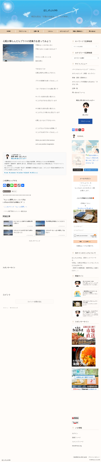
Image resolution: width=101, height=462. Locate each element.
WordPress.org (77, 446)
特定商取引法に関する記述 (80, 457)
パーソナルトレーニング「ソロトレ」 (84, 69)
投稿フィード (76, 437)
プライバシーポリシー (94, 457)
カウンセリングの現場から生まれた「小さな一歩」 (85, 83)
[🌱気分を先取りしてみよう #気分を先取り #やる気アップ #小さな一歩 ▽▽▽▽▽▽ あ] (92, 160)
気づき (14, 191)
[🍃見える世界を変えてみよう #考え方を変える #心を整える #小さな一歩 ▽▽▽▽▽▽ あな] (92, 146)
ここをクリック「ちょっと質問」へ (15, 207)
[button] (96, 46)
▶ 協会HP (26, 172)
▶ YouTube (20, 172)
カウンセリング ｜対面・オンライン (83, 73)
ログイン (75, 433)
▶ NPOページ (34, 172)
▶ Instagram (12, 172)
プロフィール (85, 121)
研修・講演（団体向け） (80, 77)
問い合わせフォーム (78, 92)
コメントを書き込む (34, 301)
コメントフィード (77, 441)
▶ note (6, 172)
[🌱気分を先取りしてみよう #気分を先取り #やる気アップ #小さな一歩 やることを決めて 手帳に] (78, 160)
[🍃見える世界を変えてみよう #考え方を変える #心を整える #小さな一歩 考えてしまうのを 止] (78, 146)
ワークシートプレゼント (85, 208)
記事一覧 (75, 88)
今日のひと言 (7, 191)
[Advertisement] (34, 253)
